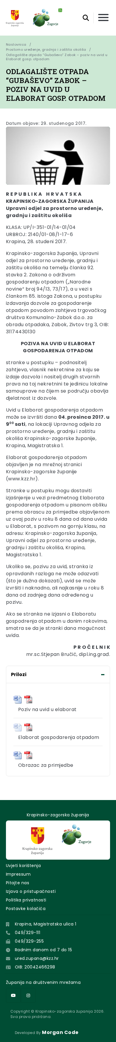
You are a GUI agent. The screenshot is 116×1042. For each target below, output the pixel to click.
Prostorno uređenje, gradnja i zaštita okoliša (46, 49)
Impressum (18, 874)
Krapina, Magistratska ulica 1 (45, 924)
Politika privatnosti (26, 900)
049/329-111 (27, 933)
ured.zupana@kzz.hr (37, 958)
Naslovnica (16, 44)
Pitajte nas (17, 883)
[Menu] (103, 17)
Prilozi (18, 674)
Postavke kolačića (26, 909)
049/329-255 (29, 941)
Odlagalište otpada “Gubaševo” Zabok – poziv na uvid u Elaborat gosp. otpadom (57, 57)
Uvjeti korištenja (23, 866)
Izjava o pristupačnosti (31, 891)
